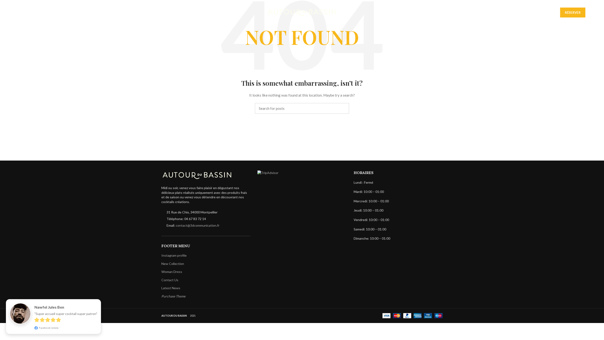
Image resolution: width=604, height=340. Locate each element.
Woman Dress (171, 272)
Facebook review (48, 327)
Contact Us (169, 280)
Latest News (170, 288)
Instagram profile (174, 255)
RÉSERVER (573, 12)
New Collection (172, 264)
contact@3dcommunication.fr (197, 225)
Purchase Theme (173, 296)
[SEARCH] (343, 108)
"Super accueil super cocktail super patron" (65, 314)
